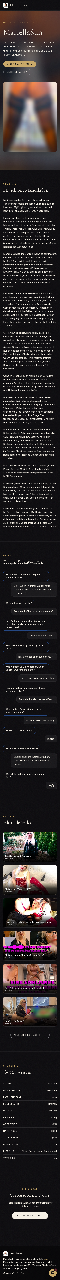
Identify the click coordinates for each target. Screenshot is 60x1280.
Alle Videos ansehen (30, 1035)
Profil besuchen (30, 1215)
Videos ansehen (20, 64)
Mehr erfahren (17, 72)
